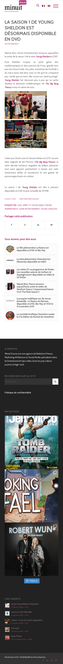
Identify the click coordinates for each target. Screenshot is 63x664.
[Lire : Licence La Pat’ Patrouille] (7, 613)
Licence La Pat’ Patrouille (21, 612)
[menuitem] (36, 6)
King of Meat (16, 636)
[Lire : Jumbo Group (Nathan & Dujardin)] (7, 605)
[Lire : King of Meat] (7, 637)
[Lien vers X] (47, 660)
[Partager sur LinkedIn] (38, 225)
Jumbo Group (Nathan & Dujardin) (25, 604)
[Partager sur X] (25, 225)
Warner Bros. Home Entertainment (22, 209)
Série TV (26, 205)
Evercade (15, 628)
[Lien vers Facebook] (43, 660)
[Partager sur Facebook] (11, 225)
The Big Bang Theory (41, 205)
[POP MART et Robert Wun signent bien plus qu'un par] (31, 549)
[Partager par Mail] (51, 225)
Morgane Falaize (31, 199)
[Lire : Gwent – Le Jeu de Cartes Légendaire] (7, 621)
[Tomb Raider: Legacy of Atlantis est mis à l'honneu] (31, 442)
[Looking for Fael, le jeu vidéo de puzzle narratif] (31, 495)
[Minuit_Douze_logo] (26, 6)
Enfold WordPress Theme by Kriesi (32, 657)
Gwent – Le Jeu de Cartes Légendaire (26, 620)
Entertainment (12, 44)
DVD (20, 205)
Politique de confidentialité (18, 392)
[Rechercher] (36, 6)
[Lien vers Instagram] (52, 660)
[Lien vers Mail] (56, 660)
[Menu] (54, 6)
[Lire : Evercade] (7, 629)
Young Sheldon (49, 209)
